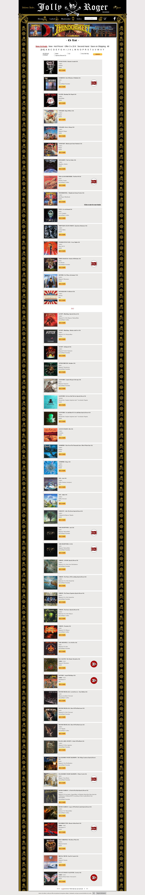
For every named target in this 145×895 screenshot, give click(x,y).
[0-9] (43, 50)
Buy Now (62, 70)
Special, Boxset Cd (60, 55)
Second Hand (83, 46)
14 (82, 889)
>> (87, 889)
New (51, 46)
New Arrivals (41, 46)
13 (80, 889)
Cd (69, 53)
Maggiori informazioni (101, 893)
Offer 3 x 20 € (70, 46)
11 (75, 889)
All (108, 46)
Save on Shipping (98, 46)
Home (40, 18)
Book (56, 53)
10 (73, 889)
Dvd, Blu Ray (85, 53)
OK (93, 893)
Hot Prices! (58, 46)
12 (78, 889)
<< (58, 889)
